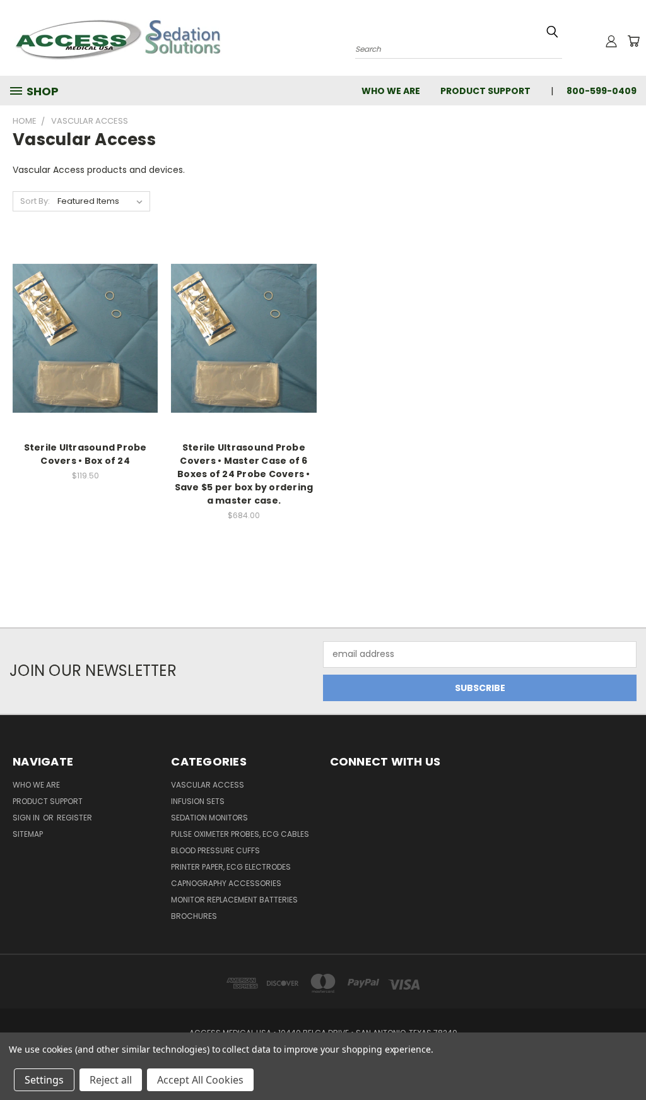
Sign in (27, 817)
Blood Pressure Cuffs (215, 850)
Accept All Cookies (200, 1080)
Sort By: (35, 201)
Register (74, 817)
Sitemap (28, 834)
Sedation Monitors (209, 817)
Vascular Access (207, 784)
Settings (44, 1080)
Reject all (111, 1080)
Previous (626, 1060)
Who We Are (390, 91)
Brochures (194, 916)
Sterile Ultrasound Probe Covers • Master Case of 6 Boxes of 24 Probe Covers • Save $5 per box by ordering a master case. (244, 474)
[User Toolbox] (611, 41)
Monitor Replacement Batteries (234, 899)
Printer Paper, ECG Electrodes (231, 866)
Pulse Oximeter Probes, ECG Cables (240, 834)
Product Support (485, 91)
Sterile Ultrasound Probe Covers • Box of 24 (85, 454)
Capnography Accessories (226, 883)
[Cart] (633, 41)
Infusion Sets (198, 801)
